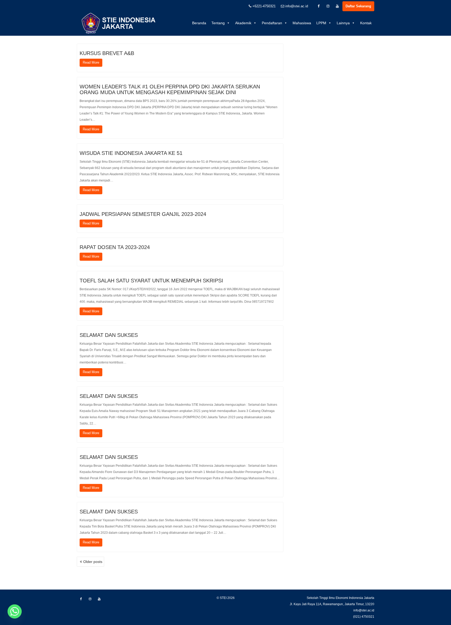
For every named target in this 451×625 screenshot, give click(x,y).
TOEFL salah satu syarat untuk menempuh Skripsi (151, 280)
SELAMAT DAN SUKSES (109, 335)
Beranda (199, 23)
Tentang (218, 23)
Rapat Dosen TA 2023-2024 (115, 247)
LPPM (321, 23)
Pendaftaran (272, 23)
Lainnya (343, 23)
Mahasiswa (302, 23)
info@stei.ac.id (296, 6)
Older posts (92, 562)
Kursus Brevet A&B (107, 53)
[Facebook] (318, 6)
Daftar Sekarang (358, 6)
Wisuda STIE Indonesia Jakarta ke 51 (131, 153)
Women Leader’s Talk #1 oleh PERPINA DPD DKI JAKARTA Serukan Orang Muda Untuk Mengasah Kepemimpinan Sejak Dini (170, 89)
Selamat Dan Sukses (109, 396)
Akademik (243, 23)
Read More (91, 62)
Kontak (366, 23)
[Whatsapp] (15, 611)
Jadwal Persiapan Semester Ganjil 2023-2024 (143, 214)
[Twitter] (328, 6)
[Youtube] (337, 6)
